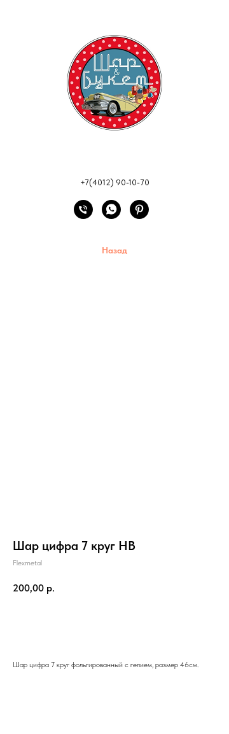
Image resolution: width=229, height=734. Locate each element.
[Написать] (111, 215)
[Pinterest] (139, 215)
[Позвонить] (83, 215)
